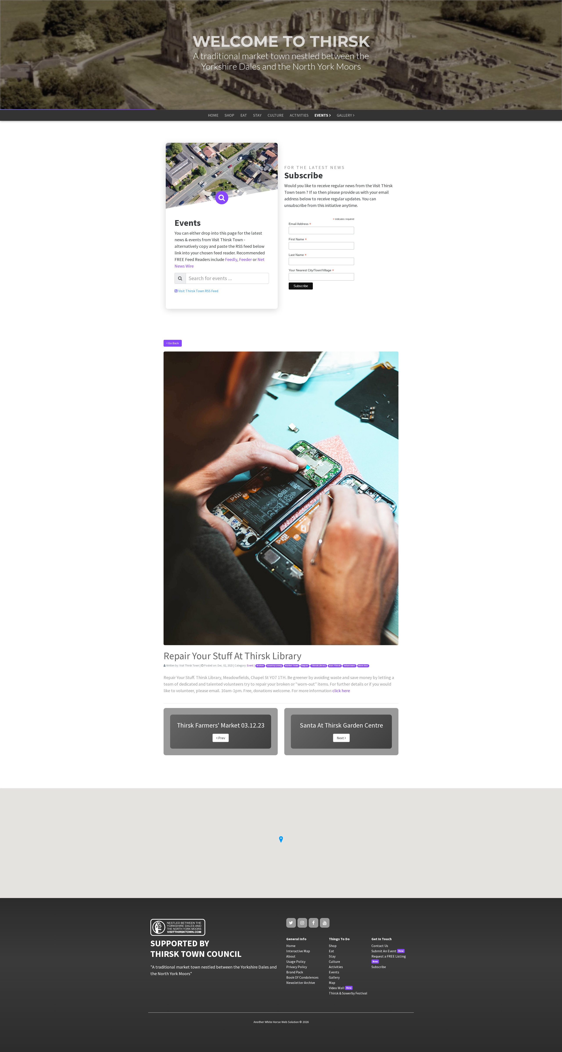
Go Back (173, 343)
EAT (243, 115)
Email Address (300, 224)
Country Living (274, 665)
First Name (298, 239)
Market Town (291, 665)
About (290, 956)
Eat (331, 951)
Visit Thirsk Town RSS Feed (198, 291)
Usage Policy (295, 961)
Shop (333, 945)
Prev (221, 738)
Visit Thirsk (334, 665)
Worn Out (363, 665)
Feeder (245, 259)
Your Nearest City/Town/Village (311, 270)
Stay (332, 956)
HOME (213, 115)
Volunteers (349, 665)
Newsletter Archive (300, 982)
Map (332, 982)
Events (334, 972)
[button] (281, 839)
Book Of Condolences (302, 977)
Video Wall (336, 988)
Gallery (334, 977)
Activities (336, 967)
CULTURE (276, 115)
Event (250, 665)
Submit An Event (383, 951)
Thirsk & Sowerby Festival (348, 993)
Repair (304, 665)
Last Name (297, 255)
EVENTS (321, 115)
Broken (260, 665)
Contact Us (379, 945)
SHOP (229, 115)
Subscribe (378, 967)
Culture (334, 961)
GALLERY (344, 115)
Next (341, 738)
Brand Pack (294, 972)
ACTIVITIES (299, 115)
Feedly (231, 259)
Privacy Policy (296, 967)
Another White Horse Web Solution (276, 1022)
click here (341, 690)
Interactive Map (298, 951)
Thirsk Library (319, 665)
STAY (257, 115)
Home (290, 945)
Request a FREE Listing (388, 956)
